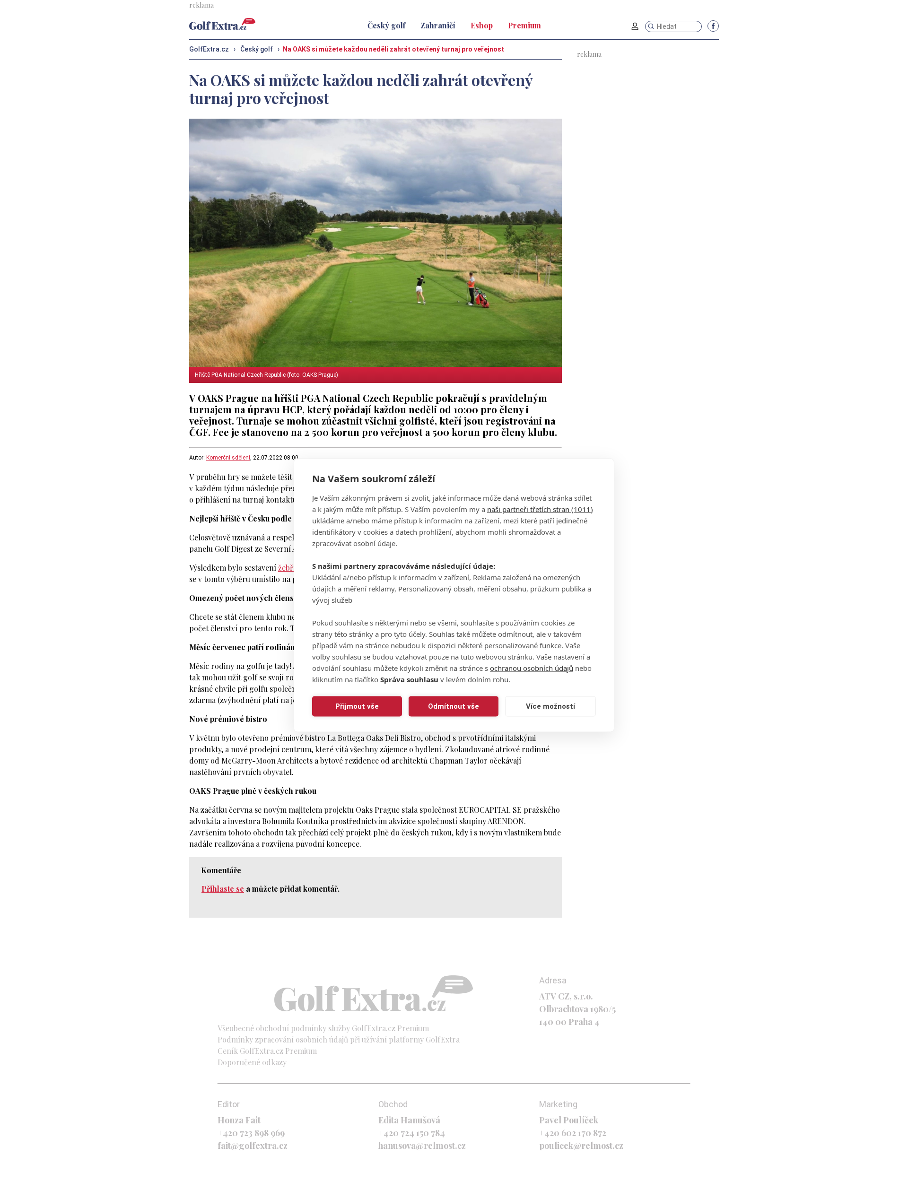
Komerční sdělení (228, 457)
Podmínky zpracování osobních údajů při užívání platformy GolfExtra (339, 1039)
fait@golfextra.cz (253, 1145)
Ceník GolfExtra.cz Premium (267, 1051)
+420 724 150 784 (411, 1132)
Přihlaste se (222, 889)
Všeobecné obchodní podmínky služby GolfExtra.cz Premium (323, 1028)
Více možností (550, 706)
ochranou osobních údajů (531, 667)
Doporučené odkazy (252, 1062)
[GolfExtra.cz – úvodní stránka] (222, 24)
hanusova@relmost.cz (422, 1145)
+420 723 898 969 (251, 1132)
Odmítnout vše (453, 706)
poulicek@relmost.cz (581, 1145)
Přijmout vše (357, 706)
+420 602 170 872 (572, 1132)
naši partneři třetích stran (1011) (540, 508)
